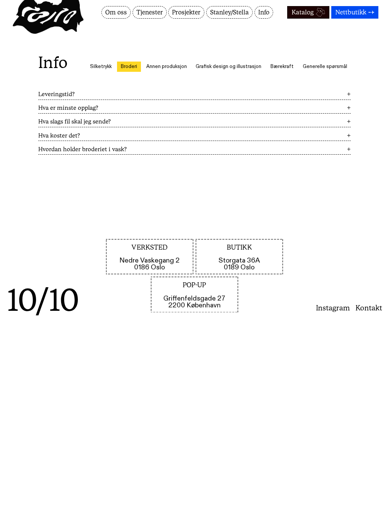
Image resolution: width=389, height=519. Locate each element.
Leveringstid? (194, 94)
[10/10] (52, 24)
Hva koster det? (194, 135)
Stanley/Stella (229, 12)
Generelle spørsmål (325, 66)
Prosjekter (186, 12)
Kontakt (369, 308)
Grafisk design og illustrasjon (228, 66)
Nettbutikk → (355, 12)
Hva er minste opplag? (194, 108)
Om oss (116, 12)
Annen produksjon (166, 66)
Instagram (333, 308)
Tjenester (149, 12)
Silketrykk (101, 66)
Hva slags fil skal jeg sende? (194, 121)
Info (263, 12)
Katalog (303, 12)
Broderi (129, 66)
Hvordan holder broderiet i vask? (194, 149)
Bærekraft (282, 66)
